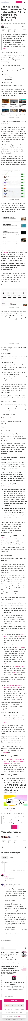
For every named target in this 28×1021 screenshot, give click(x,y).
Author (6, 876)
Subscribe (19, 2)
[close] (23, 976)
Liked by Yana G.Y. (9, 886)
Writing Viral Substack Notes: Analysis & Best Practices (8, 972)
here (18, 636)
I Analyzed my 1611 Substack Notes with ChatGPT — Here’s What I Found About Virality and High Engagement (10, 968)
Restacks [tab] (11, 857)
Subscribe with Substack (15, 1006)
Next (23, 847)
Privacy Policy (19, 1012)
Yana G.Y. (7, 26)
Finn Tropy (19, 647)
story (14, 672)
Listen (24, 26)
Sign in (25, 2)
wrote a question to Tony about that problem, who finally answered (14, 761)
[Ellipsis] (26, 875)
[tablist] (7, 857)
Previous (6, 847)
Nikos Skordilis (20, 666)
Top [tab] (3, 948)
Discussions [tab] (12, 948)
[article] (14, 957)
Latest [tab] (6, 948)
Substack (4, 752)
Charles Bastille (8, 884)
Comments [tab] (4, 857)
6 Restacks (18, 836)
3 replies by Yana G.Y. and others (14, 934)
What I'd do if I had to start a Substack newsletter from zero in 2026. (10, 954)
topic (5, 252)
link (4, 48)
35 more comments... (6, 940)
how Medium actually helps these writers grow (15, 720)
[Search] (25, 948)
